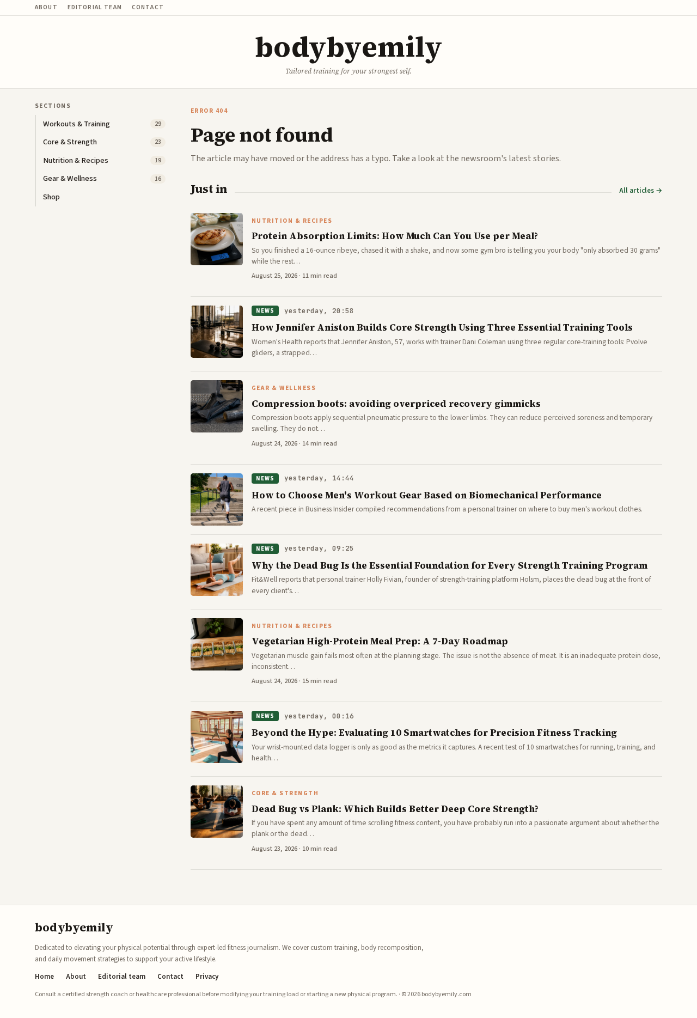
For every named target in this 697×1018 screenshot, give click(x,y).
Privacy (206, 976)
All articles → (640, 190)
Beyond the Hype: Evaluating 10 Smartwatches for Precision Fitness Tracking (434, 732)
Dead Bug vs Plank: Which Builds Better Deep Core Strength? (395, 808)
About (46, 7)
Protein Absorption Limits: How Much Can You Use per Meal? (395, 235)
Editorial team (95, 7)
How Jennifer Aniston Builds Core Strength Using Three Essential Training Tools (442, 327)
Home (44, 976)
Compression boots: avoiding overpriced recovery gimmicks (396, 403)
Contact (148, 7)
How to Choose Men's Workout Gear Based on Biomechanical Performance (427, 495)
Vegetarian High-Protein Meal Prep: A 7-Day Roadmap (380, 641)
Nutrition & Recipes (292, 221)
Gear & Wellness (284, 388)
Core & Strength (285, 793)
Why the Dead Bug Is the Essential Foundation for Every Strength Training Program (449, 565)
